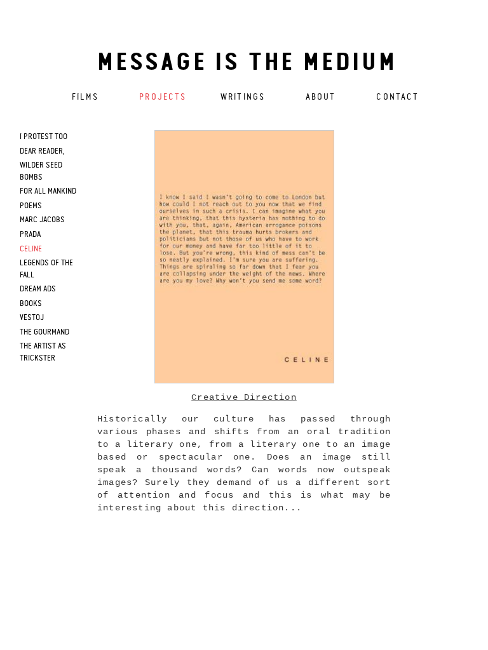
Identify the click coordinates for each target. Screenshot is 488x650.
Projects (162, 97)
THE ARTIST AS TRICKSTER (43, 352)
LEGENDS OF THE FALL (46, 269)
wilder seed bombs (41, 171)
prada (30, 234)
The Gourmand (44, 332)
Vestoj (32, 318)
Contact (397, 97)
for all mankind (48, 191)
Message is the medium (247, 63)
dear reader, (42, 151)
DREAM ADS (38, 289)
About (321, 97)
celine (31, 249)
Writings (242, 97)
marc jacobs (42, 220)
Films (85, 97)
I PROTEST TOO (43, 137)
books (31, 304)
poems (31, 206)
